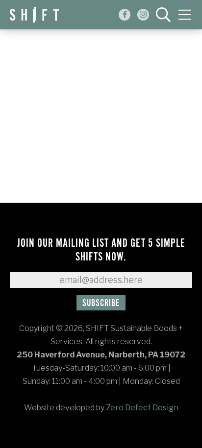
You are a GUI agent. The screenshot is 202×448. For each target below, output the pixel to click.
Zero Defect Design (142, 407)
